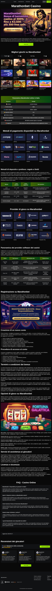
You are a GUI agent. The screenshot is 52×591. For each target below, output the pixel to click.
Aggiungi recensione (45, 546)
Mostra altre (26, 565)
